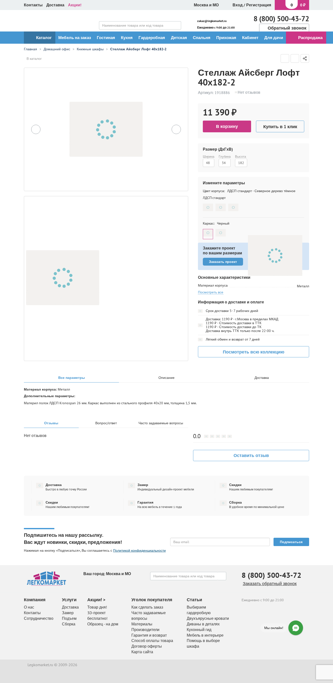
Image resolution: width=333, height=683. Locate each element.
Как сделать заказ (147, 607)
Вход (238, 4)
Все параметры (71, 378)
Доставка (55, 4)
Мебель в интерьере (205, 635)
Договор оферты (146, 646)
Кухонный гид (199, 629)
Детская (179, 37)
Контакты (33, 4)
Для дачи (273, 37)
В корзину (227, 126)
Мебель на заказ (74, 37)
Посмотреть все (210, 292)
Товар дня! (97, 607)
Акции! (74, 4)
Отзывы (51, 423)
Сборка (68, 623)
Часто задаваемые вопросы (160, 423)
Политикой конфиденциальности (139, 550)
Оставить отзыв (251, 455)
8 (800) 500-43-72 (281, 18)
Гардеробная (151, 37)
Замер (68, 612)
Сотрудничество (38, 618)
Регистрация (258, 4)
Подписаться (291, 542)
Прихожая (226, 37)
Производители (145, 629)
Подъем (69, 618)
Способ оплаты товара (152, 640)
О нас (29, 607)
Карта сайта (142, 651)
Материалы (141, 623)
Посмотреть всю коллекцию (253, 352)
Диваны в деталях (203, 623)
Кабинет (250, 37)
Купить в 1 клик (280, 126)
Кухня (127, 37)
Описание (166, 378)
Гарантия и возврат (149, 635)
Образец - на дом (102, 623)
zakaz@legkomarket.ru (211, 21)
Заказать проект (223, 261)
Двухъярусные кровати (208, 618)
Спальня (201, 37)
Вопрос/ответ (106, 423)
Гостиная (106, 37)
